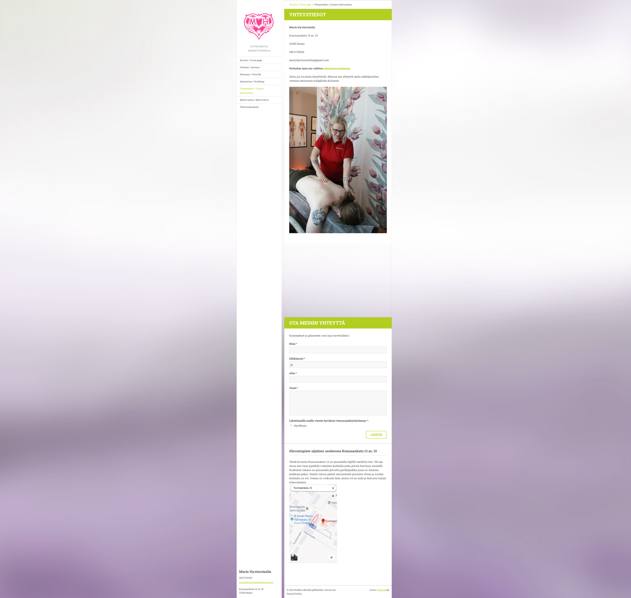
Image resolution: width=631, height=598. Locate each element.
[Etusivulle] (259, 22)
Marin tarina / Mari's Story (254, 99)
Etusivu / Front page (251, 60)
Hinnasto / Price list (250, 74)
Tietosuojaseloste (249, 106)
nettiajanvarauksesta (337, 68)
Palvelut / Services (250, 67)
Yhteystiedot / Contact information (252, 90)
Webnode (381, 589)
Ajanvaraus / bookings (252, 81)
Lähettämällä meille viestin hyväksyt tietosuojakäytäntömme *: (329, 420)
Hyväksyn (300, 425)
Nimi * (293, 343)
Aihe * (293, 373)
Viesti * (293, 388)
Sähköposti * (297, 358)
